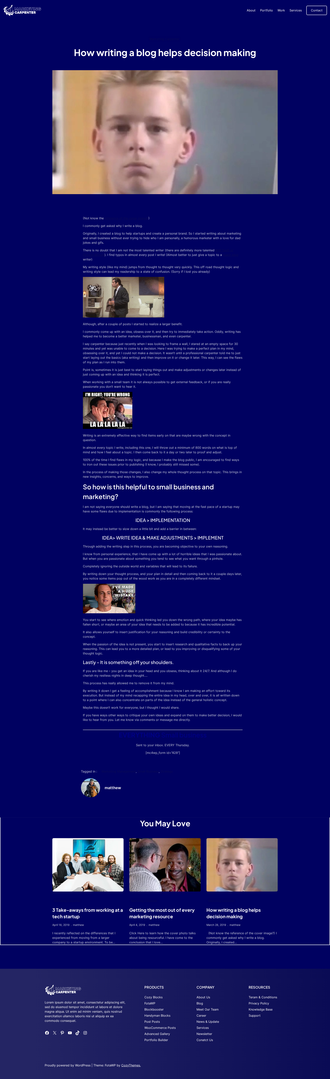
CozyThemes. (131, 1065)
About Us (203, 997)
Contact (317, 10)
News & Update (208, 1022)
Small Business (148, 771)
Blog (200, 1003)
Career (201, 1015)
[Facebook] (47, 1033)
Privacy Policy (259, 1003)
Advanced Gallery (157, 1034)
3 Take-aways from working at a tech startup (87, 913)
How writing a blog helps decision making (233, 913)
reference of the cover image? (126, 218)
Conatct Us (205, 1040)
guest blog (230, 255)
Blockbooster (154, 1009)
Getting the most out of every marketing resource (162, 913)
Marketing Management (119, 771)
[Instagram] (85, 1033)
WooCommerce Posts (160, 1028)
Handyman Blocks (157, 1015)
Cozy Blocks (153, 997)
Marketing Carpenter (165, 39)
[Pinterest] (62, 1033)
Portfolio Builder (156, 1040)
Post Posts (152, 1022)
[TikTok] (77, 1033)
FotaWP (149, 1003)
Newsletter (204, 1034)
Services (203, 1028)
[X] (54, 1033)
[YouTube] (70, 1033)
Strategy (166, 771)
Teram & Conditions (263, 997)
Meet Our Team (208, 1009)
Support (254, 1015)
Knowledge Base (261, 1009)
